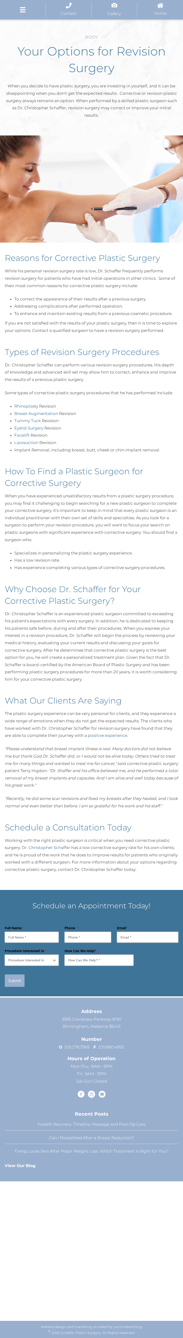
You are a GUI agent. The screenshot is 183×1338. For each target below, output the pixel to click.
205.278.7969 (78, 1046)
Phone (78, 928)
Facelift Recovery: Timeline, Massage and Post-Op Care (92, 1124)
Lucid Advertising (127, 1326)
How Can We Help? (88, 951)
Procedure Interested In (32, 951)
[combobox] (32, 960)
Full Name (21, 928)
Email (129, 928)
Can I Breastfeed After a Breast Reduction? (91, 1137)
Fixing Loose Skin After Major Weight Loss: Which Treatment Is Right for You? (92, 1151)
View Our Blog (20, 1165)
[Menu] (23, 10)
